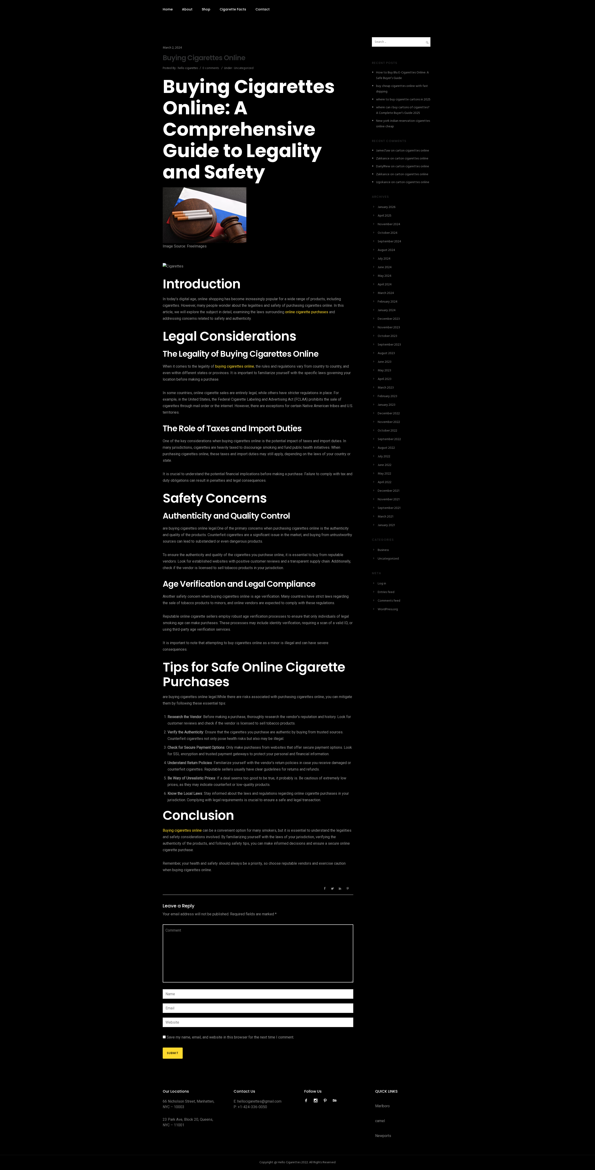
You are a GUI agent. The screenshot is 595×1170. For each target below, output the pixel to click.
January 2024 (387, 310)
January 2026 (386, 207)
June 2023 (384, 362)
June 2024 (385, 267)
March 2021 (385, 516)
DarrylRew (383, 166)
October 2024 (387, 233)
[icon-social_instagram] (317, 1101)
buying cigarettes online (234, 366)
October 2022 (387, 430)
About (187, 9)
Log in (382, 583)
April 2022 (384, 482)
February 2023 (387, 396)
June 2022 (384, 465)
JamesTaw (383, 150)
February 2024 (387, 301)
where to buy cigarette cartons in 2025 (403, 99)
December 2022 (389, 413)
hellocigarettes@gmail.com (259, 1101)
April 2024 (385, 284)
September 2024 (389, 241)
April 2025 (384, 215)
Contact (262, 9)
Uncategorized (243, 68)
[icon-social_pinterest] (326, 1101)
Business (383, 550)
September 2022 (389, 439)
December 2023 (389, 319)
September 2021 (389, 508)
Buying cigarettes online (182, 830)
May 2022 (384, 473)
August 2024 (386, 250)
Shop (206, 9)
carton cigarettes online (412, 150)
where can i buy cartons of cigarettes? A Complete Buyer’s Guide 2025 (403, 110)
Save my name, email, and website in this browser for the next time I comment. (230, 1037)
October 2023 (387, 336)
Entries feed (386, 592)
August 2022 (386, 448)
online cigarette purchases (306, 312)
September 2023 (389, 344)
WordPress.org (388, 609)
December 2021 (388, 491)
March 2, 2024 (172, 47)
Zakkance (383, 158)
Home (168, 9)
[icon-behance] (335, 1101)
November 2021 (389, 499)
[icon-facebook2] (307, 1101)
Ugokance (383, 182)
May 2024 (384, 276)
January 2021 (386, 525)
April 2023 (384, 379)
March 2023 (386, 387)
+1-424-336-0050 (252, 1107)
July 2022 (384, 456)
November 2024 (389, 224)
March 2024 (386, 293)
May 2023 (384, 370)
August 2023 (386, 353)
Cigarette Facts (233, 9)
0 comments (210, 68)
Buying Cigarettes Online (204, 58)
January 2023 (386, 405)
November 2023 (389, 327)
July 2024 (384, 258)
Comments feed (389, 600)
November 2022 (389, 422)
